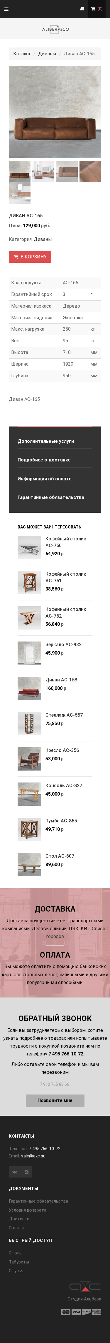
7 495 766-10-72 (44, 1148)
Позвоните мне (55, 1100)
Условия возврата (27, 1210)
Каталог (22, 54)
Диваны (47, 54)
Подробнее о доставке (44, 460)
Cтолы (16, 1253)
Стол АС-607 (59, 856)
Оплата (16, 1228)
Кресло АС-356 (62, 750)
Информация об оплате (45, 479)
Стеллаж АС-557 (64, 715)
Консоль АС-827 (63, 785)
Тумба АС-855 (61, 821)
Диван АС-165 (26, 215)
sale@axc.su (33, 1156)
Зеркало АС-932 (63, 644)
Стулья (16, 1270)
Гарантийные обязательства (51, 497)
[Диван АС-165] (55, 112)
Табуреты (19, 1262)
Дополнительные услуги (46, 441)
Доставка (19, 1219)
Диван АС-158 (61, 680)
